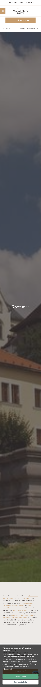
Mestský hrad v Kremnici (22, 615)
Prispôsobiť (7, 669)
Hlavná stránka (9, 28)
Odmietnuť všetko (20, 682)
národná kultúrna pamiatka (15, 618)
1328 (23, 603)
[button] (2, 11)
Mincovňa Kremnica (21, 610)
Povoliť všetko (20, 676)
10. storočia (25, 598)
